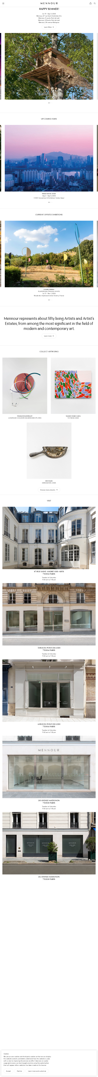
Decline (19, 1071)
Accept (8, 1071)
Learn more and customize (37, 1071)
